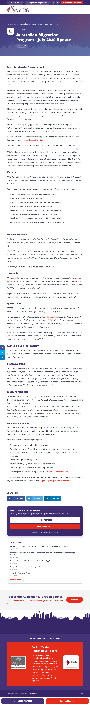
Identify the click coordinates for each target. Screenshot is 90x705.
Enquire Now (67, 701)
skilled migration (49, 317)
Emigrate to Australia (29, 694)
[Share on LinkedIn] (2, 357)
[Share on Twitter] (2, 352)
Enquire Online (45, 526)
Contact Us (74, 600)
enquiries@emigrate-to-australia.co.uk (56, 480)
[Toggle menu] (80, 9)
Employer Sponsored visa (57, 471)
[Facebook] (53, 2)
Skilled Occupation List (32, 140)
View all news (16, 579)
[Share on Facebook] (2, 347)
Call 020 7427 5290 (24, 701)
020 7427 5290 (46, 520)
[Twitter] (57, 2)
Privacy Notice (55, 638)
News (16, 24)
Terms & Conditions (37, 638)
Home (9, 24)
